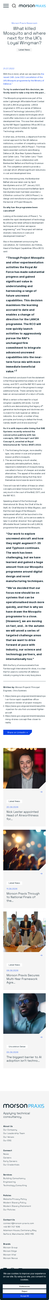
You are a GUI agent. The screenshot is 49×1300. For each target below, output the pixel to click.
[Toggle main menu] (6, 5)
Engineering (9, 1181)
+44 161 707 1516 (11, 1226)
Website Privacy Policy (15, 1199)
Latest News (24, 50)
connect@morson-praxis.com (18, 1223)
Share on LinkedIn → (17, 732)
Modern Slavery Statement (17, 1206)
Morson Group (10, 1247)
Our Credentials (11, 1164)
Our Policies (9, 1209)
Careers (7, 1157)
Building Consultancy (14, 1178)
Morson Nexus (10, 1258)
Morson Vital (9, 1254)
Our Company (10, 1129)
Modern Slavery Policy (14, 1202)
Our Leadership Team (14, 1133)
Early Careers (10, 1161)
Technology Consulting (15, 1185)
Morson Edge (10, 1251)
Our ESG (7, 1140)
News (6, 1154)
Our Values (8, 1136)
